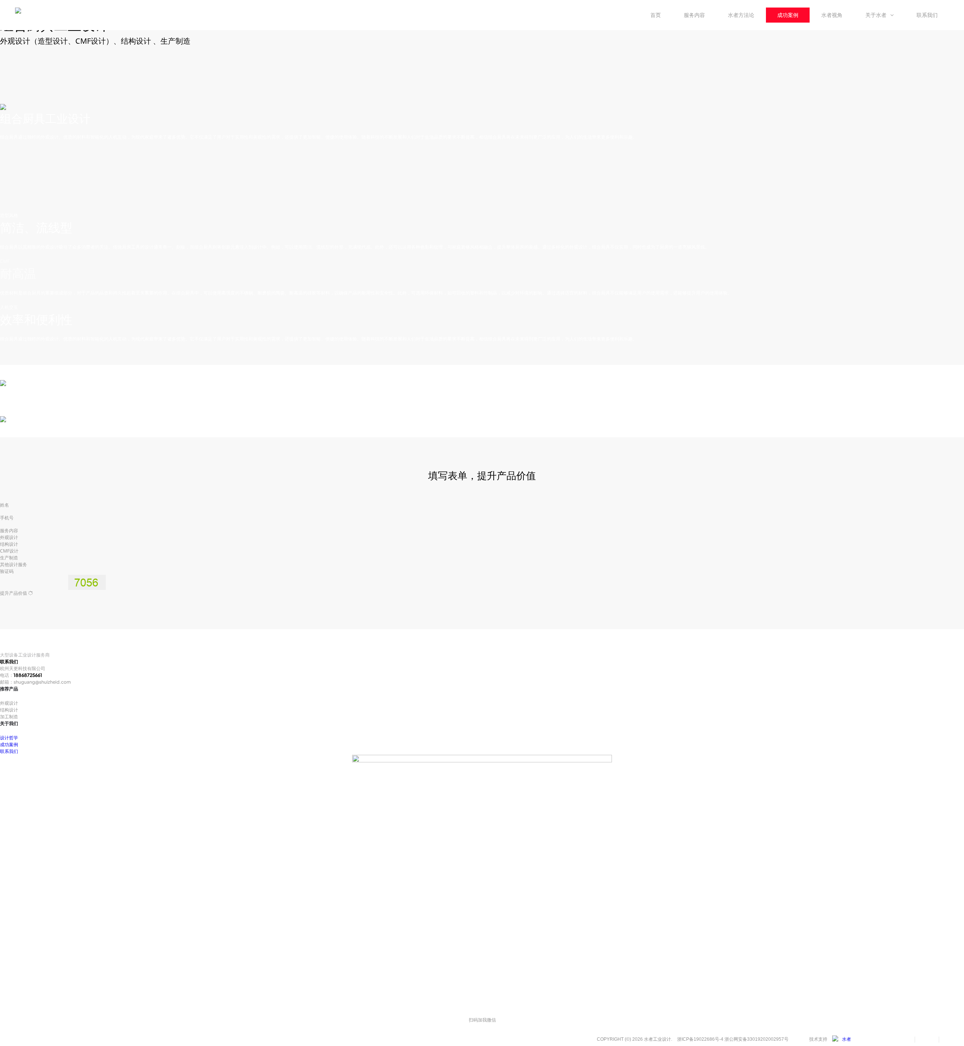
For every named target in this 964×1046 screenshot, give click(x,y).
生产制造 (9, 557)
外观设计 (9, 537)
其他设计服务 (13, 564)
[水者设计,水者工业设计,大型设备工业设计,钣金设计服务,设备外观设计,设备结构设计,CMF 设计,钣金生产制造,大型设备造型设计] (841, 1039)
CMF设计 (9, 551)
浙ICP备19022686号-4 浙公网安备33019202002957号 (733, 1039)
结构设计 (9, 544)
